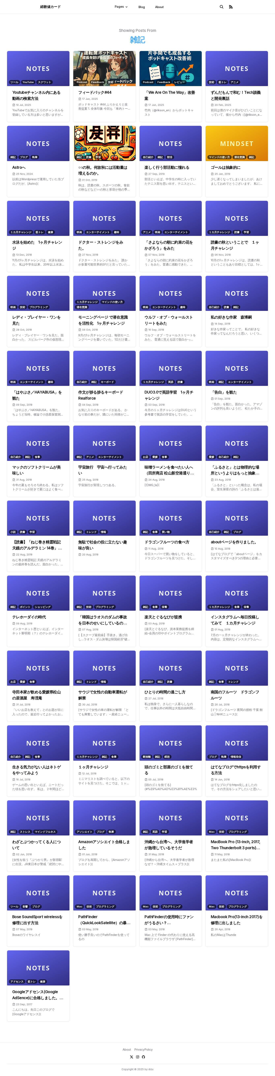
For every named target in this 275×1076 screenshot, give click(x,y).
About (159, 7)
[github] (143, 1057)
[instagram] (137, 1057)
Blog (142, 7)
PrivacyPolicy (143, 1049)
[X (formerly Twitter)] (131, 1057)
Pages (119, 6)
